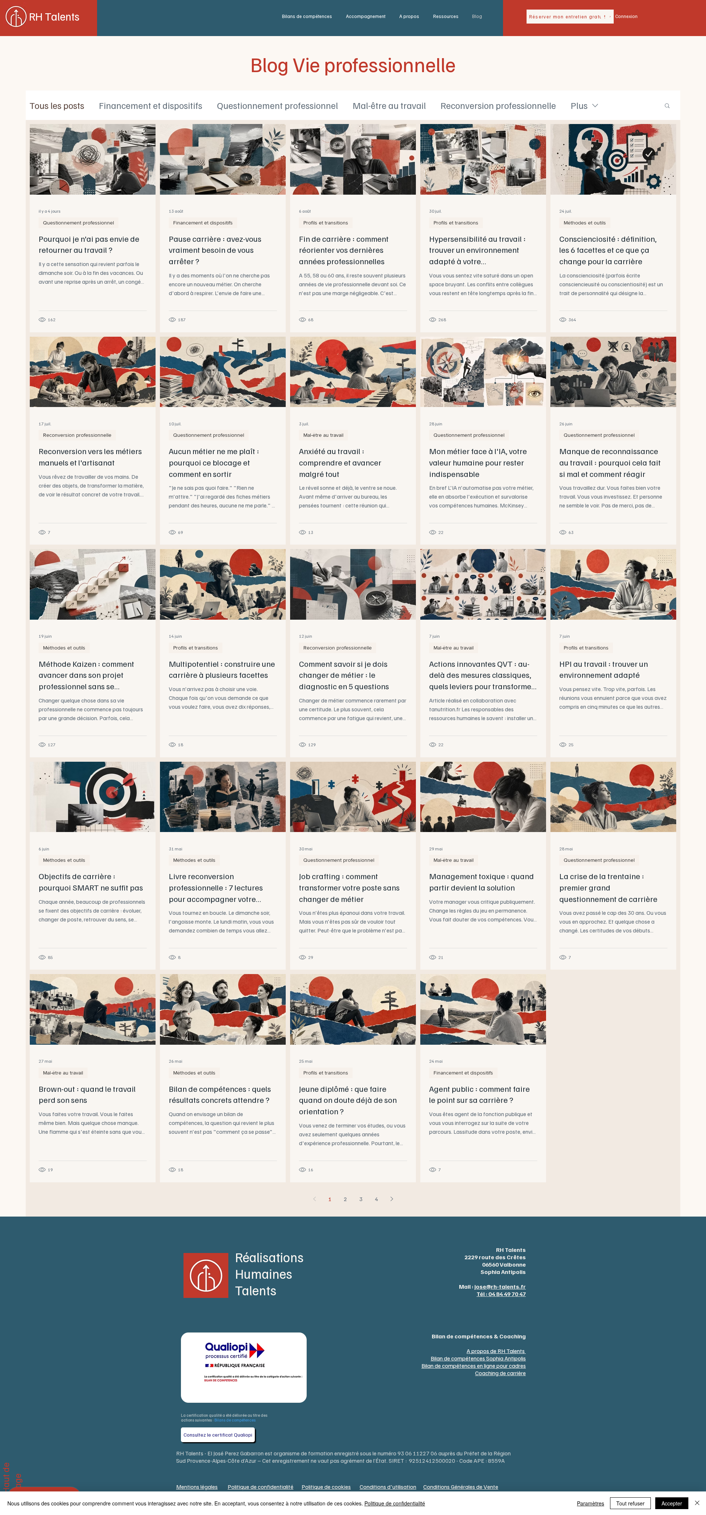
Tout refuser (630, 1503)
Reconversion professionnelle (498, 105)
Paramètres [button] (590, 1503)
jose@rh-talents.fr (500, 1286)
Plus (579, 105)
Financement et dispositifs (150, 105)
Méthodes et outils (585, 223)
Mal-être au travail (389, 105)
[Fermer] (697, 1503)
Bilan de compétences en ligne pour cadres (473, 1365)
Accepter (672, 1503)
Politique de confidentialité (394, 1503)
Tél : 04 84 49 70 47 (501, 1294)
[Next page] (391, 1199)
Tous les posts (56, 105)
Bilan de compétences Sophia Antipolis (478, 1358)
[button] (308, 16)
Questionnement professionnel (277, 105)
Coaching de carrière (500, 1373)
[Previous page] (314, 1199)
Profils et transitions (325, 223)
